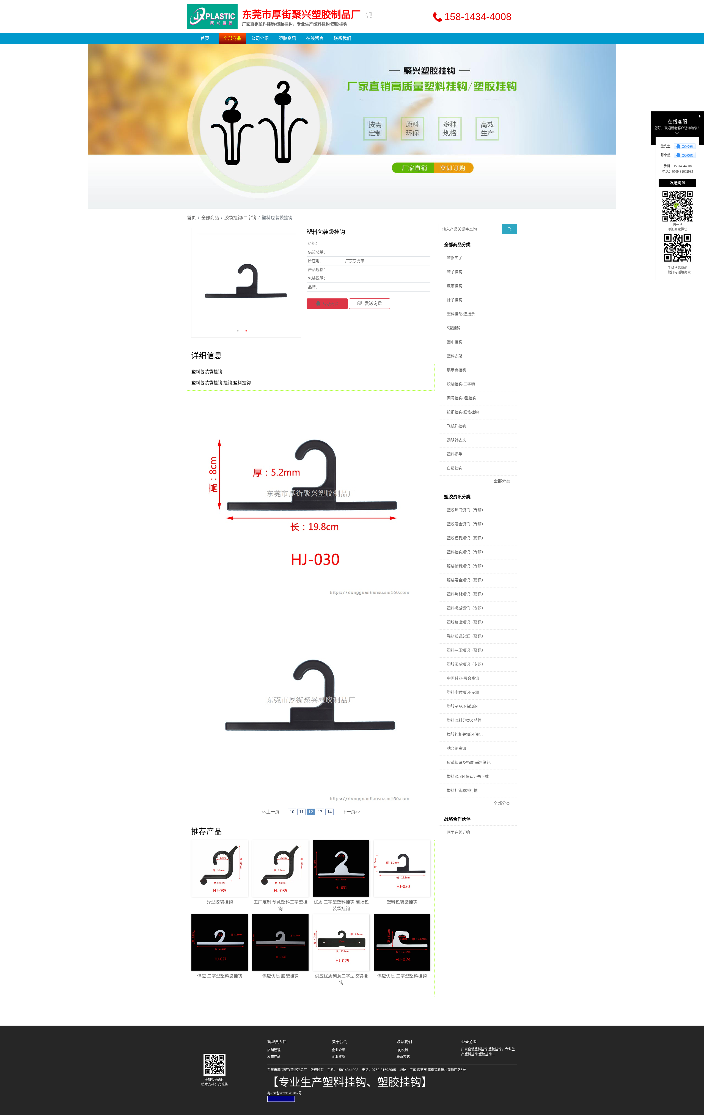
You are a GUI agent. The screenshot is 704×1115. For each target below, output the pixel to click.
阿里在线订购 (458, 832)
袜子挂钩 (454, 300)
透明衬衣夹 (456, 440)
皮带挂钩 (454, 286)
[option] (352, 126)
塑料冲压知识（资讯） (466, 650)
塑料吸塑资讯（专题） (466, 608)
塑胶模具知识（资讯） (466, 538)
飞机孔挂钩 (456, 426)
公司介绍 (260, 38)
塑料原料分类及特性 (464, 720)
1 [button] (238, 331)
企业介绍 (338, 1050)
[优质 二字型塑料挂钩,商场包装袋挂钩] (341, 868)
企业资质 (338, 1057)
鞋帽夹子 (454, 258)
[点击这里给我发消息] (685, 146)
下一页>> (351, 811)
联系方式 (403, 1057)
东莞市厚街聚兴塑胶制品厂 (301, 14)
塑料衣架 (454, 356)
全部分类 (502, 481)
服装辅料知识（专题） (466, 566)
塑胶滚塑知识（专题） (466, 664)
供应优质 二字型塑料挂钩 (402, 976)
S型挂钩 (454, 328)
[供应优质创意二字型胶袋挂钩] (341, 942)
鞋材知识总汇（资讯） (466, 636)
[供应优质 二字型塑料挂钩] (402, 942)
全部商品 (232, 38)
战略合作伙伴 (457, 819)
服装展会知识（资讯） (466, 580)
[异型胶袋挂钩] (219, 868)
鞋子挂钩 (454, 272)
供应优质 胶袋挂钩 (280, 976)
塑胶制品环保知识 (462, 706)
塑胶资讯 (287, 38)
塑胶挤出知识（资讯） (466, 622)
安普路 (223, 1084)
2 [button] (246, 331)
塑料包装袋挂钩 (402, 902)
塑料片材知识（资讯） (466, 594)
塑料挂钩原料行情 (462, 791)
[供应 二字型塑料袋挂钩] (219, 942)
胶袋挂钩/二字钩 (240, 217)
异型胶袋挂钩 (220, 902)
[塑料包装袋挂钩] (402, 868)
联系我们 (342, 38)
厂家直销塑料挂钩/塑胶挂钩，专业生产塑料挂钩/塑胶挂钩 (294, 24)
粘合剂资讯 (456, 748)
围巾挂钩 (454, 342)
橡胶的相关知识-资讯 (465, 734)
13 (320, 811)
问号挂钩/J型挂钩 (461, 398)
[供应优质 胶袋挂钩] (280, 942)
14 (329, 811)
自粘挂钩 (454, 468)
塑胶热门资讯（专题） (466, 510)
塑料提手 (454, 454)
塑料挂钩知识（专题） (466, 552)
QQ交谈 (331, 303)
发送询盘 (373, 303)
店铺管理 (273, 1050)
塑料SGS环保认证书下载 (468, 777)
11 (301, 811)
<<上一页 (270, 811)
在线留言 (315, 38)
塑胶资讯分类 (457, 497)
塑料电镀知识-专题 (463, 692)
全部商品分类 (457, 244)
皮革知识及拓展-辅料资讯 (469, 762)
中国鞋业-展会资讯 (463, 678)
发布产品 (273, 1057)
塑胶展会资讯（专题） (466, 524)
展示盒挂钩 (456, 370)
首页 (204, 38)
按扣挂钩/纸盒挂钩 (463, 412)
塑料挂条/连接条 (461, 314)
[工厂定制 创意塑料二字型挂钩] (280, 868)
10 (292, 811)
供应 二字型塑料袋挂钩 (219, 976)
